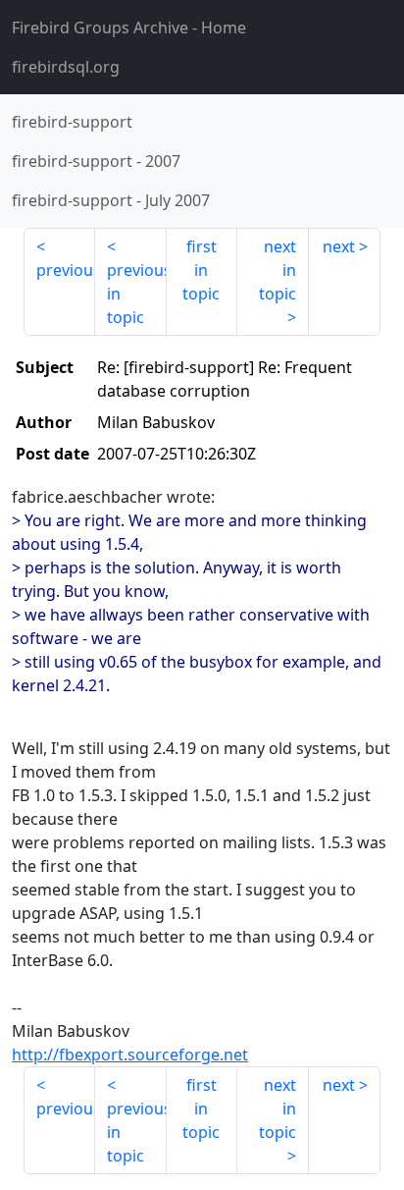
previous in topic (137, 293)
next (339, 246)
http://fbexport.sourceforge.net (130, 1054)
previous (65, 270)
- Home (129, 27)
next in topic (277, 270)
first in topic (201, 270)
